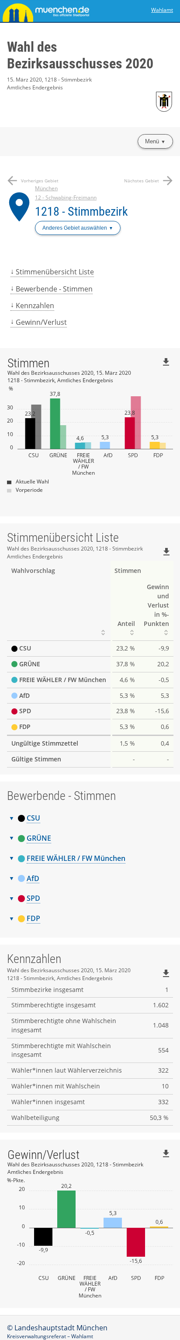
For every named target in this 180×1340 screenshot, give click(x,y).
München (46, 188)
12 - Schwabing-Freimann (66, 197)
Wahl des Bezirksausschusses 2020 (80, 55)
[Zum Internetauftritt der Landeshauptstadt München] (45, 11)
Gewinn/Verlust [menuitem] (41, 322)
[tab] (90, 818)
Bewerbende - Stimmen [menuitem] (54, 289)
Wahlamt (162, 10)
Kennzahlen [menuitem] (35, 305)
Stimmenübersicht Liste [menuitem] (55, 272)
